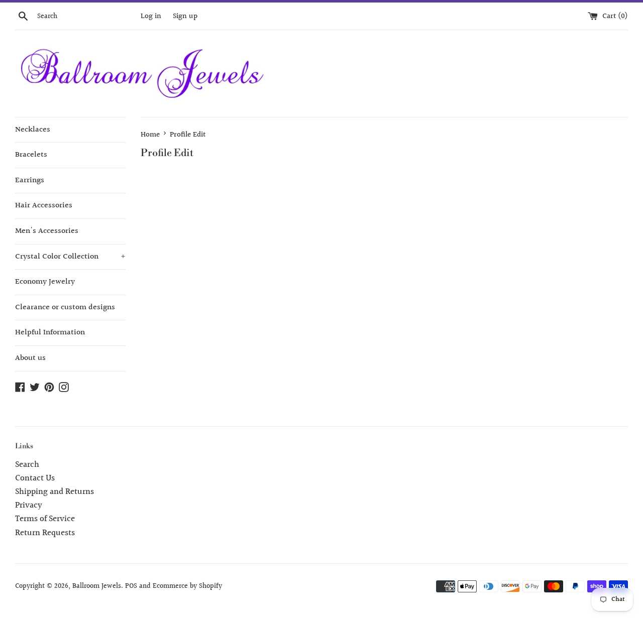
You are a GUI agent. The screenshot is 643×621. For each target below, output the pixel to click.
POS (131, 586)
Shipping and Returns (54, 492)
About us (30, 358)
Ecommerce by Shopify (187, 586)
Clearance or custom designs (65, 307)
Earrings (29, 180)
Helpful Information (50, 332)
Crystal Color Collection (70, 257)
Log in (151, 16)
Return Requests (45, 533)
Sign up (185, 16)
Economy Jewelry (45, 282)
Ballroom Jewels (96, 586)
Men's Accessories (46, 231)
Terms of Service (45, 519)
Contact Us (35, 478)
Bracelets (31, 155)
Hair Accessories (43, 205)
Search (27, 464)
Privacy (28, 505)
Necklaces (32, 129)
